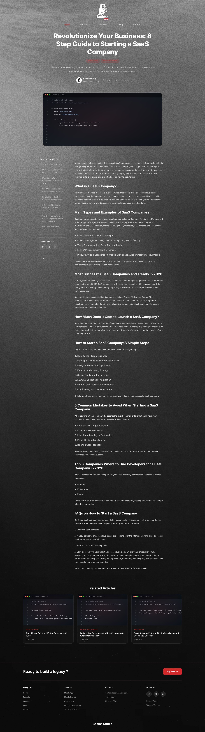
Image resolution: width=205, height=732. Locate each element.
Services (26, 701)
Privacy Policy (151, 701)
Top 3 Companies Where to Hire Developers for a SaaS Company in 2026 (52, 218)
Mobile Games (70, 697)
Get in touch (110, 697)
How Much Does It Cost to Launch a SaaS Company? (52, 190)
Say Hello (171, 671)
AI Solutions (69, 701)
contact (137, 24)
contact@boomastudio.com (116, 693)
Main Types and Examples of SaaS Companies (52, 171)
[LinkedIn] (163, 694)
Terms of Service (153, 705)
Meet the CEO (110, 701)
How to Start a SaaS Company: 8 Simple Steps (52, 198)
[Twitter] (156, 694)
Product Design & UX (72, 705)
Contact (26, 709)
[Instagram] (149, 694)
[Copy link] (55, 246)
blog (120, 24)
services (103, 24)
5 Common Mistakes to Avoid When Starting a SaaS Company (51, 207)
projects (84, 24)
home (67, 24)
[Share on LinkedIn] (48, 246)
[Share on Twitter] (42, 246)
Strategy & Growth (71, 709)
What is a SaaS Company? (52, 164)
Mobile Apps (69, 693)
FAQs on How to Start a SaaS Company (51, 228)
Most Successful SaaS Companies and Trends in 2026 (52, 180)
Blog (25, 705)
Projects (26, 697)
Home (25, 693)
